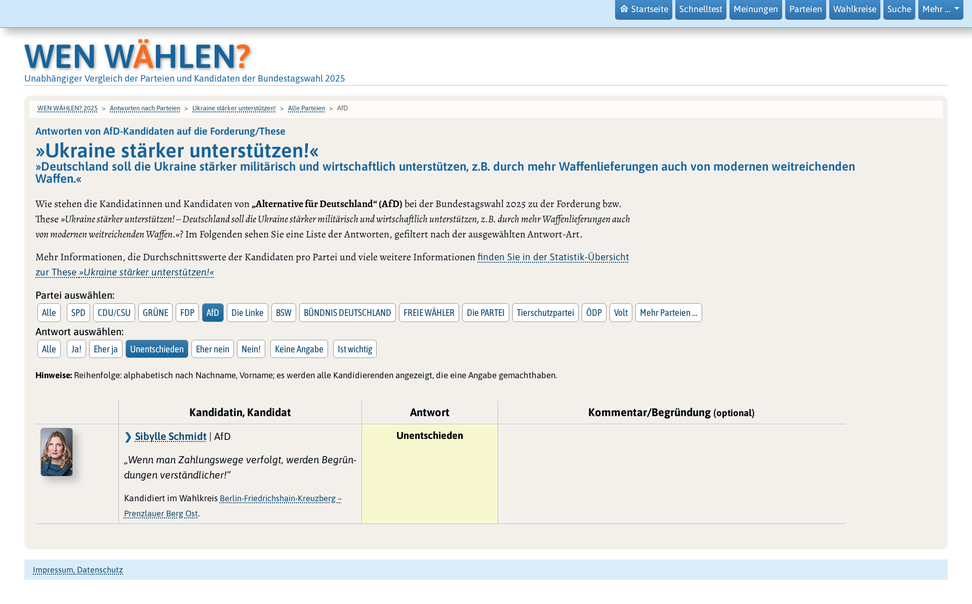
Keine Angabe (299, 348)
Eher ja (106, 348)
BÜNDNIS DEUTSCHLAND (347, 312)
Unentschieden (157, 348)
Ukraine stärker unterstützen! (234, 108)
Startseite (649, 9)
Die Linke (247, 312)
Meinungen (756, 9)
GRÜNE (155, 312)
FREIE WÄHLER (429, 312)
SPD (78, 312)
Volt (621, 312)
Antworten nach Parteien (145, 108)
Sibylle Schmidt (171, 436)
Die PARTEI (486, 312)
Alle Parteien (306, 108)
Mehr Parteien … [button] (669, 312)
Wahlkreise (854, 9)
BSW (284, 312)
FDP (187, 312)
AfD (213, 312)
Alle (49, 312)
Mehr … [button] (937, 9)
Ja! (76, 348)
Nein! (251, 348)
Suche (899, 9)
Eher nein (212, 348)
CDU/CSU (114, 312)
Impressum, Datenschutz (78, 569)
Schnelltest (700, 9)
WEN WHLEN (137, 56)
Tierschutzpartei (545, 312)
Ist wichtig (355, 348)
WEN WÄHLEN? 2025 (67, 108)
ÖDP (594, 312)
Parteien (805, 9)
